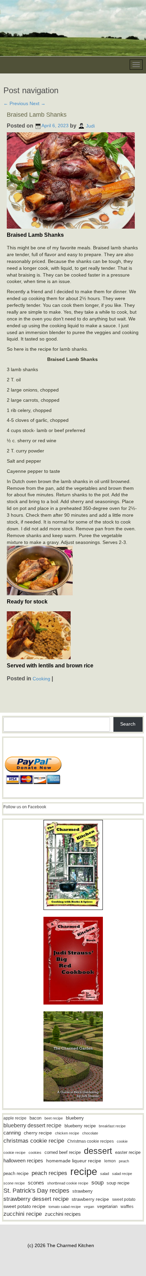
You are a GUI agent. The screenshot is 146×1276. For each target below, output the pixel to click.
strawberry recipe (90, 1199)
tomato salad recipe (65, 1207)
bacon (35, 1118)
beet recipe (53, 1118)
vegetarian (107, 1206)
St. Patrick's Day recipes (36, 1190)
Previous (15, 103)
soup (97, 1182)
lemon (110, 1161)
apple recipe (14, 1118)
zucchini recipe (22, 1214)
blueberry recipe (80, 1125)
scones (36, 1183)
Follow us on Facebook (24, 807)
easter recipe (128, 1152)
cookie (122, 1141)
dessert (98, 1151)
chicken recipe (67, 1133)
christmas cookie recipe (33, 1140)
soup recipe (118, 1183)
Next (37, 103)
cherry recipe (38, 1133)
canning (12, 1133)
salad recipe (122, 1174)
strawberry (82, 1191)
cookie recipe (14, 1152)
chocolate (90, 1133)
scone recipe (14, 1183)
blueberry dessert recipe (32, 1125)
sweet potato (123, 1199)
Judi (90, 125)
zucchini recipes (63, 1214)
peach (124, 1161)
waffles (127, 1206)
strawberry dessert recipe (36, 1199)
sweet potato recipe (24, 1206)
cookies (35, 1152)
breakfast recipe (112, 1126)
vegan (89, 1207)
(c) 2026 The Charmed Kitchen (61, 1245)
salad (104, 1174)
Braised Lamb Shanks (37, 114)
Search (127, 724)
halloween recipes (23, 1160)
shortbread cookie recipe (67, 1183)
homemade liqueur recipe (73, 1160)
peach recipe (16, 1173)
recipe (83, 1171)
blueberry (75, 1118)
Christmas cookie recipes (90, 1141)
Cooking (41, 678)
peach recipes (49, 1173)
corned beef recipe (62, 1152)
